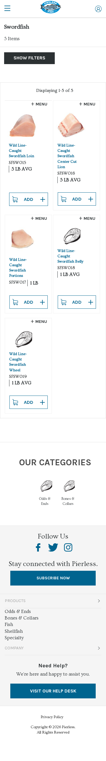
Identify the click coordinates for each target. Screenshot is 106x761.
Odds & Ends (18, 611)
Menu (41, 104)
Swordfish (16, 27)
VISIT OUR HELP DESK (53, 691)
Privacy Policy (52, 717)
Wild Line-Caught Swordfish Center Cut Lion (67, 156)
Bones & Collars (22, 618)
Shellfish (14, 631)
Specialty (14, 637)
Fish (9, 624)
